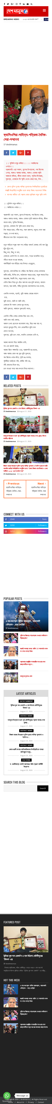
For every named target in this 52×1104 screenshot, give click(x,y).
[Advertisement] (26, 53)
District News (40, 19)
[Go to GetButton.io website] (7, 1101)
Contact (41, 1102)
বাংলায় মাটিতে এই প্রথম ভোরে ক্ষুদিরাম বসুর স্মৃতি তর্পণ (27, 194)
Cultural (26, 760)
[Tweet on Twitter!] (13, 152)
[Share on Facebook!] (6, 152)
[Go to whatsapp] (7, 1095)
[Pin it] (28, 152)
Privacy (31, 1102)
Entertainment (26, 701)
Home (10, 1102)
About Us (20, 1102)
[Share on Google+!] (20, 152)
